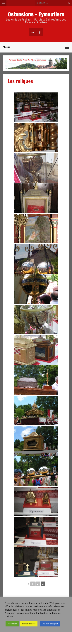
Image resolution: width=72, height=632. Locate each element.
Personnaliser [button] (28, 623)
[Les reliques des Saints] (36, 107)
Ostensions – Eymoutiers (36, 14)
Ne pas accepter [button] (50, 623)
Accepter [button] (12, 623)
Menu (6, 47)
